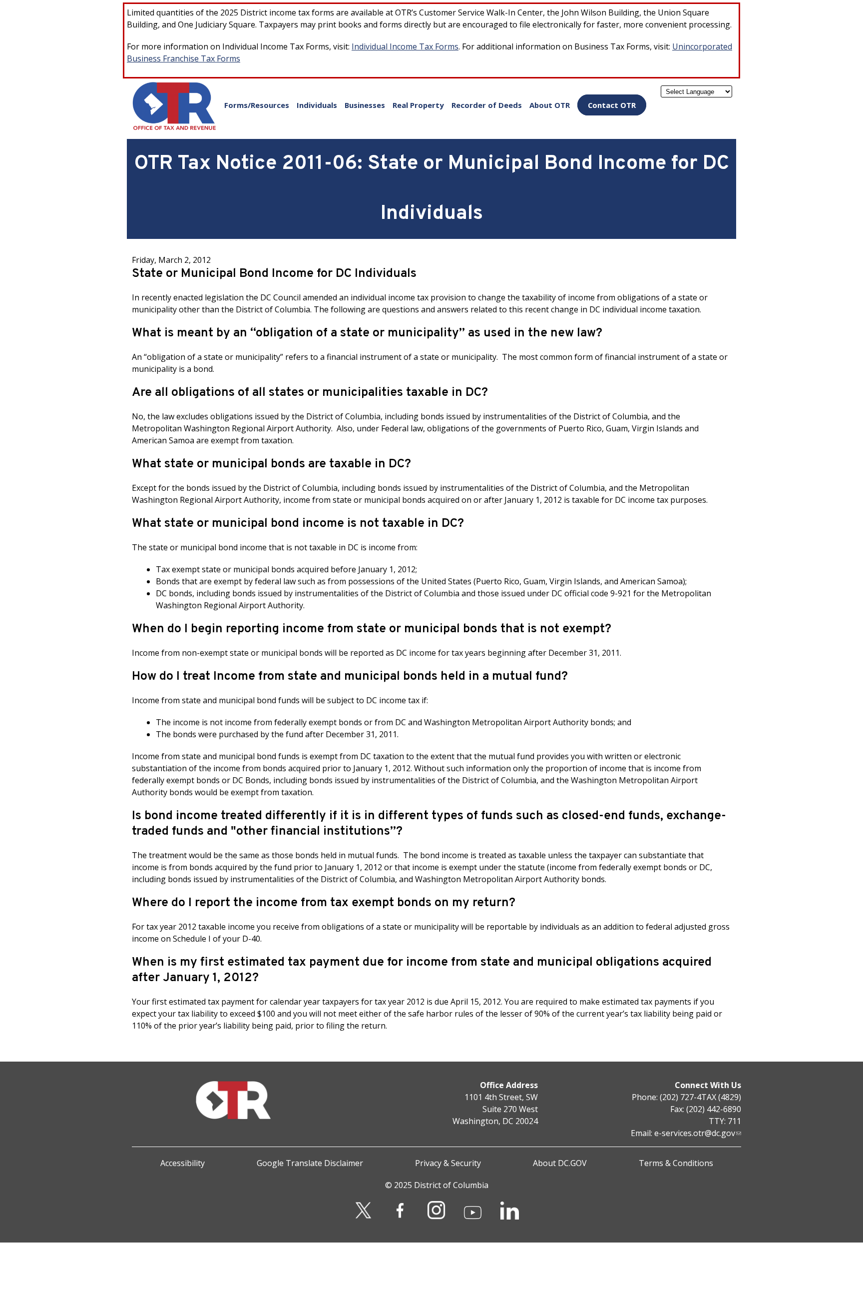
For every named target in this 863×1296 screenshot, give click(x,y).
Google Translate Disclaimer (310, 1163)
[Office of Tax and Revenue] (174, 127)
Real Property (418, 105)
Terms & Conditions (676, 1163)
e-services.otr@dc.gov (694, 1133)
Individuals (317, 105)
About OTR (549, 105)
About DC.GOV (560, 1163)
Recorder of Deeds (486, 105)
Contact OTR (612, 105)
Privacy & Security (448, 1163)
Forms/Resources (256, 105)
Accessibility (182, 1163)
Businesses (365, 105)
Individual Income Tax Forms (405, 46)
